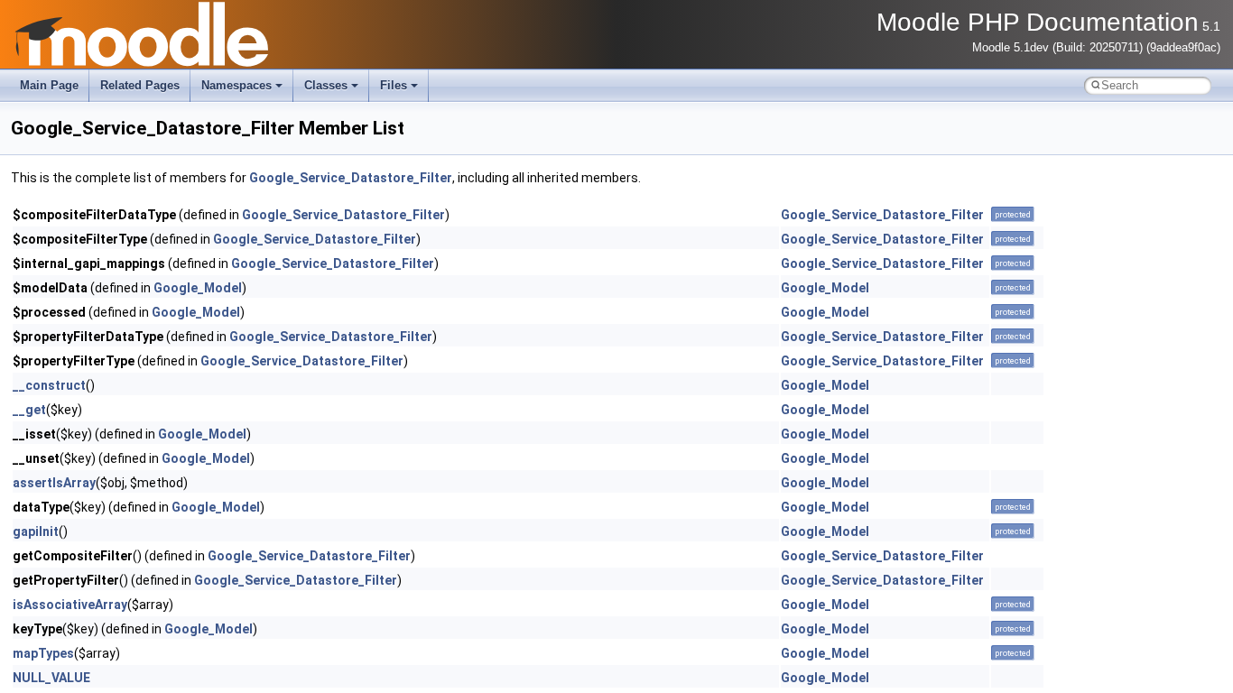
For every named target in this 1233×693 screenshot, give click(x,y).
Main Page (49, 85)
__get (29, 409)
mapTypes (43, 653)
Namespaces (236, 85)
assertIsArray (54, 483)
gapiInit (36, 531)
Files (393, 85)
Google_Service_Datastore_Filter (350, 178)
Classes (326, 85)
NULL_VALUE (51, 677)
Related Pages (140, 85)
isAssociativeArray (70, 604)
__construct (49, 385)
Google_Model (197, 288)
